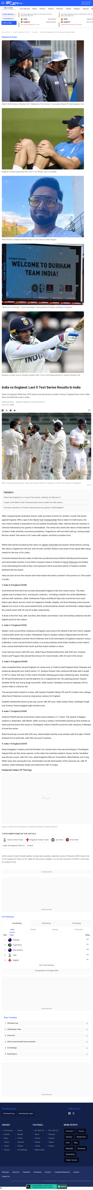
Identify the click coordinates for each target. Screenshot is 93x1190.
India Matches (9, 19)
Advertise (5, 1172)
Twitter (30, 859)
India (14, 955)
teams (68, 9)
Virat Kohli (74, 840)
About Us (16, 1172)
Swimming (70, 1154)
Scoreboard (25, 9)
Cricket (30, 845)
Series (20, 1130)
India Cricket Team (15, 840)
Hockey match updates (41, 856)
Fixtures (59, 9)
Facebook (10, 859)
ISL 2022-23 (39, 1130)
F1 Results (70, 856)
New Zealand (18, 950)
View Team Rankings (46, 965)
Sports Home (6, 32)
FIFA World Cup (12, 1023)
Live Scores (8, 1130)
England (16, 960)
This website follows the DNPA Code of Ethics (27, 1181)
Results (20, 1134)
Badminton (81, 1137)
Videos (51, 9)
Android (8, 862)
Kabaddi (69, 1148)
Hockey (69, 1137)
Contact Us (6, 1176)
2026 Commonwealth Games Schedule (21, 1042)
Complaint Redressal (62, 1172)
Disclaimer (37, 1172)
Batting (33, 929)
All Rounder (78, 929)
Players (20, 1146)
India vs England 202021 (21, 32)
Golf (68, 1143)
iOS (14, 862)
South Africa (17, 945)
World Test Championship (45, 520)
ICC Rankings (12, 1048)
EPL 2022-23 (53, 1130)
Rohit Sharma (12, 1054)
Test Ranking (16, 923)
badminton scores (58, 856)
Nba (76, 1143)
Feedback (26, 1172)
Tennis (81, 1131)
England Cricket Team (39, 840)
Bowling (55, 929)
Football (22, 856)
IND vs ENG (8, 8)
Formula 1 (70, 1131)
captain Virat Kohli (49, 545)
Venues (86, 9)
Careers (76, 1172)
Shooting (81, 1148)
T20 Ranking (76, 923)
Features (35, 32)
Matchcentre (40, 1150)
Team (12, 929)
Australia (16, 940)
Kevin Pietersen (70, 562)
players (77, 9)
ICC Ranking (22, 1150)
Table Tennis (71, 1160)
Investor (48, 1172)
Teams (6, 1146)
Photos (42, 9)
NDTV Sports (81, 856)
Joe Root (59, 840)
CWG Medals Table (14, 1029)
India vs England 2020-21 (14, 845)
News (34, 9)
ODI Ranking (46, 923)
